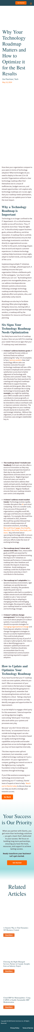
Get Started (17, 863)
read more (8, 935)
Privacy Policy (14, 1028)
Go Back (7, 797)
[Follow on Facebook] (16, 796)
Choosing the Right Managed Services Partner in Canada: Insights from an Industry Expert (16, 963)
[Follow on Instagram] (25, 796)
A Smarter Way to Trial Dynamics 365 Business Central (15, 929)
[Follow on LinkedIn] (22, 796)
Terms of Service (28, 1028)
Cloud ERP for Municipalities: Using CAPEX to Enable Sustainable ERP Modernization (16, 999)
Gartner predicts (15, 360)
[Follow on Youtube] (28, 796)
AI (23, 504)
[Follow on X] (19, 796)
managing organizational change (16, 627)
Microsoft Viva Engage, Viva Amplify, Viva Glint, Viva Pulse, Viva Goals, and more (17, 530)
